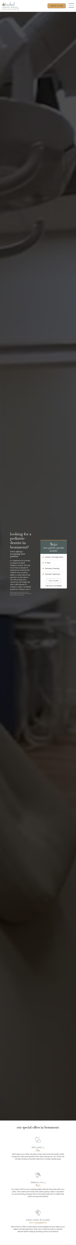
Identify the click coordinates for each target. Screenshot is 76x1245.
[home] (10, 6)
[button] (71, 5)
